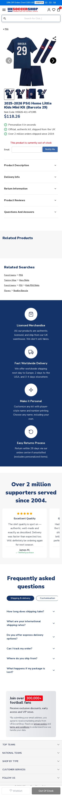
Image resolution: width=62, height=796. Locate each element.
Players (7, 290)
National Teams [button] (12, 752)
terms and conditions (19, 727)
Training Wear (10, 280)
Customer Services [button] (13, 769)
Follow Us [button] (8, 777)
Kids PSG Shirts (32, 285)
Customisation (47, 598)
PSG (6, 29)
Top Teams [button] (8, 744)
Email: (7, 149)
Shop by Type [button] (10, 761)
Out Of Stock (46, 791)
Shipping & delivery (20, 598)
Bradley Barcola (21, 290)
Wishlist (17, 791)
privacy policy (40, 724)
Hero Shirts (24, 280)
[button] (27, 85)
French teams (10, 275)
